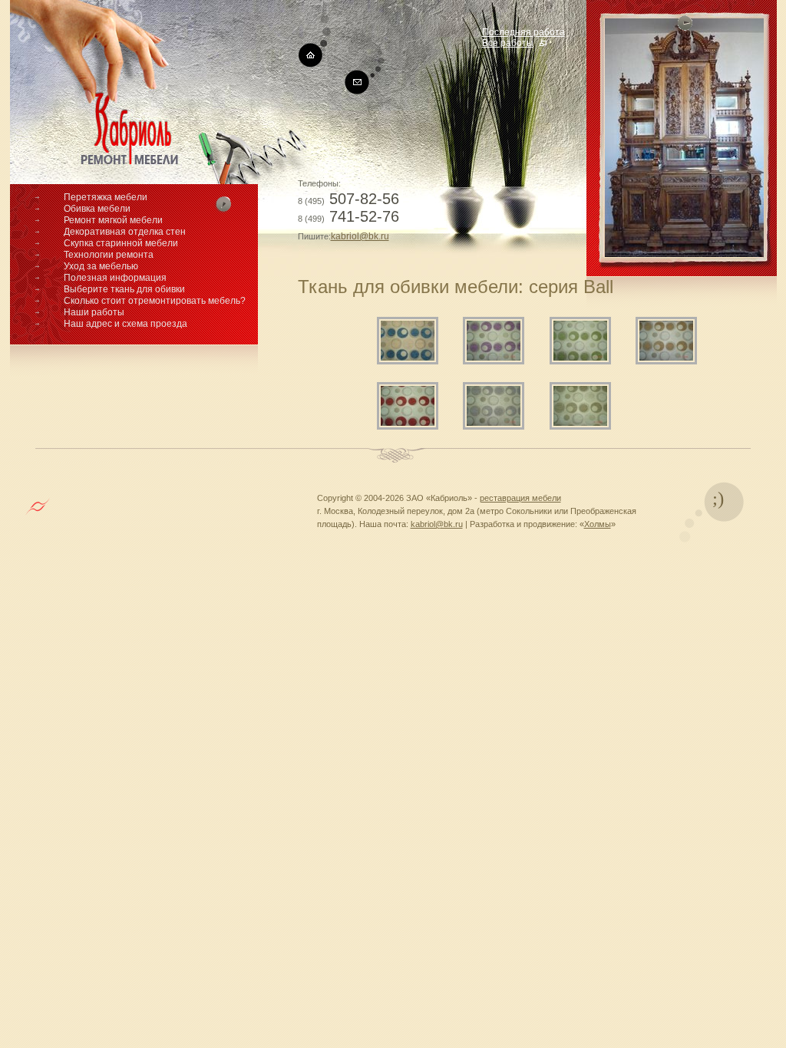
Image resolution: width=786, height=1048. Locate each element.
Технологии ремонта (109, 254)
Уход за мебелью (101, 266)
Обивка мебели (97, 208)
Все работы (507, 43)
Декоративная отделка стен (125, 231)
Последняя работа (523, 32)
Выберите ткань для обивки (124, 289)
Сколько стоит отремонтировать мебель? (155, 300)
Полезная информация (115, 277)
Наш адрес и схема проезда (125, 323)
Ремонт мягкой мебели (113, 220)
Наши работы (94, 312)
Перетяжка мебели (105, 197)
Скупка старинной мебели (121, 243)
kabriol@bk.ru (360, 236)
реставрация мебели (520, 498)
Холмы (597, 524)
